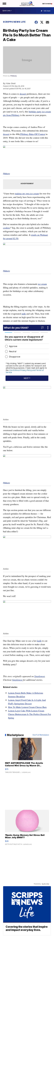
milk (24, 313)
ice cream (42, 283)
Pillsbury (13, 76)
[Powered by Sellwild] (45, 884)
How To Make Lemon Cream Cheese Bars (27, 707)
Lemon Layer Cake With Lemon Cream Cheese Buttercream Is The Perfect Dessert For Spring (29, 714)
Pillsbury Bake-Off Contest (32, 134)
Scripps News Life (14, 22)
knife (39, 640)
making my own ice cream (27, 193)
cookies (6, 227)
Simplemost (39, 676)
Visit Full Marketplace (41, 735)
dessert (23, 93)
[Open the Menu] (4, 4)
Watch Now (46, 3)
